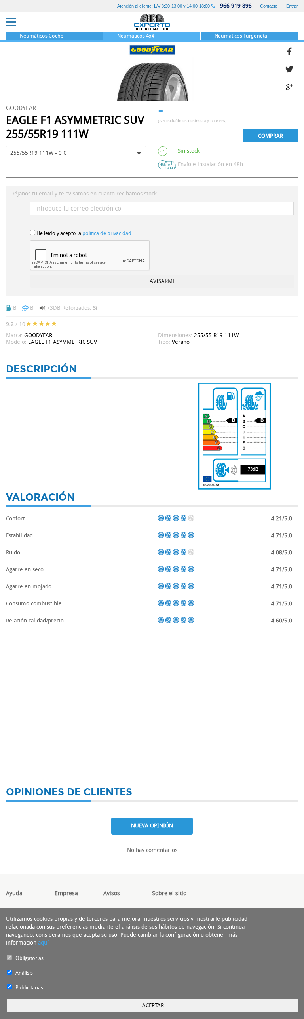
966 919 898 (235, 5)
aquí (43, 942)
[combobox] (76, 152)
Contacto (268, 6)
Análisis (24, 973)
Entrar (292, 6)
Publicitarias (29, 988)
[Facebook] (291, 50)
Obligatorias (29, 958)
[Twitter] (291, 68)
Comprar (270, 136)
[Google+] (291, 86)
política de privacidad (106, 233)
